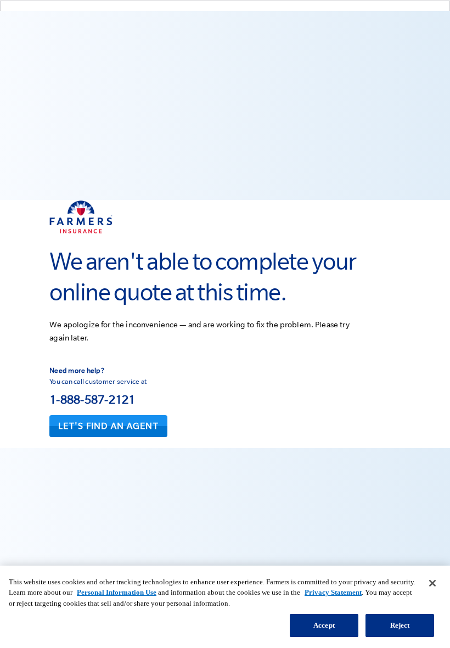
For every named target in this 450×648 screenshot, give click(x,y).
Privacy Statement (333, 592)
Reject (400, 625)
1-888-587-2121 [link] (92, 399)
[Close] (432, 583)
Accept (324, 625)
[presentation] (108, 426)
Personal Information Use (116, 592)
